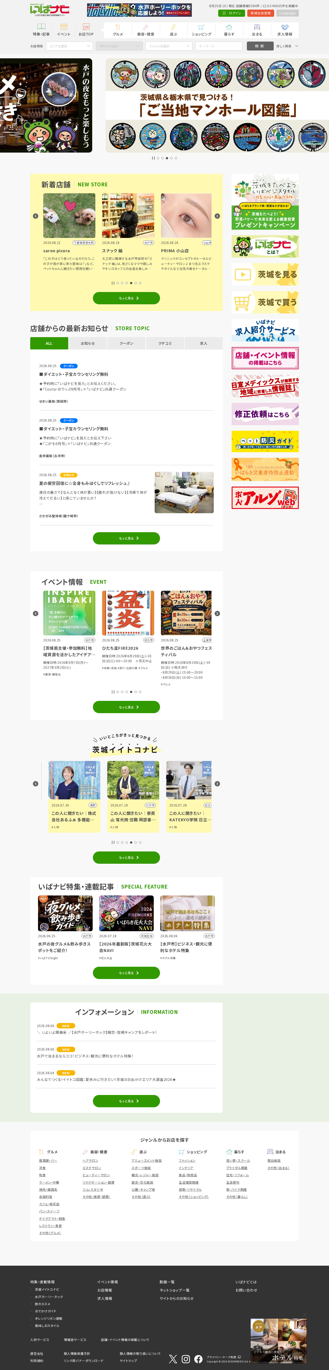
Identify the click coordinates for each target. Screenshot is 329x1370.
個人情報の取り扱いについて (140, 1353)
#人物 (48, 827)
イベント (63, 34)
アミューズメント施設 (147, 1160)
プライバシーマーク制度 (221, 1357)
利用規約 (36, 1360)
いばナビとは (246, 1281)
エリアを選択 (58, 46)
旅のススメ (42, 1304)
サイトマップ (128, 1360)
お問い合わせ (246, 1290)
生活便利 (232, 1182)
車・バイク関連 (236, 1189)
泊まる (257, 34)
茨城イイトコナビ (47, 1289)
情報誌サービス (75, 1339)
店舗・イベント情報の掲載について (125, 1339)
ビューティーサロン (96, 1175)
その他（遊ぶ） (141, 1196)
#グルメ (141, 668)
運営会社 (36, 1353)
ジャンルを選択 (159, 46)
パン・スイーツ (49, 1211)
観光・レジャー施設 (145, 1175)
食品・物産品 (188, 1175)
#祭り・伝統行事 (126, 668)
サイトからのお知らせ (177, 1298)
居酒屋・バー (48, 1160)
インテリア (186, 1168)
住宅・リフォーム (237, 1175)
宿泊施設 (274, 1160)
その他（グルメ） (50, 1233)
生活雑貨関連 (189, 1182)
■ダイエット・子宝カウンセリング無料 (73, 374)
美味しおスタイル (47, 1325)
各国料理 (45, 1196)
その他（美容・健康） (97, 1196)
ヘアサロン (90, 1160)
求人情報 (284, 34)
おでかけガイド (45, 1311)
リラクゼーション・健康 (99, 1182)
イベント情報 (107, 1281)
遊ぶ (173, 34)
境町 (86, 805)
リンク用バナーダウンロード (83, 1360)
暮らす (229, 34)
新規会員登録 (261, 13)
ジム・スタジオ (93, 1189)
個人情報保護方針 (77, 1353)
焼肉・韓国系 (48, 1189)
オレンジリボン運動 (48, 1318)
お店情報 (104, 1290)
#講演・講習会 (50, 674)
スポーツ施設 (141, 1168)
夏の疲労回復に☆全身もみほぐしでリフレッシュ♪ (85, 483)
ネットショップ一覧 (175, 1290)
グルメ (118, 34)
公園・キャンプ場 (143, 1189)
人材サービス (39, 1339)
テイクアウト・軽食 (52, 1218)
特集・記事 (41, 34)
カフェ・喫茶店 (49, 1204)
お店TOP (86, 34)
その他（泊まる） (278, 1168)
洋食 (42, 1168)
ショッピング (201, 34)
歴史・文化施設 (142, 1182)
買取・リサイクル (190, 1189)
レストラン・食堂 (50, 1225)
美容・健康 (145, 34)
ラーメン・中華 (49, 1182)
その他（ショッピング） (194, 1196)
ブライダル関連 (237, 1168)
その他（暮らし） (237, 1196)
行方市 (143, 805)
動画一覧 (167, 1281)
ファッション (187, 1160)
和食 (42, 1175)
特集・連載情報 (42, 1281)
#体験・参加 (107, 668)
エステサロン (92, 1168)
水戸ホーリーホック (49, 1296)
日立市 (202, 805)
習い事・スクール (238, 1160)
